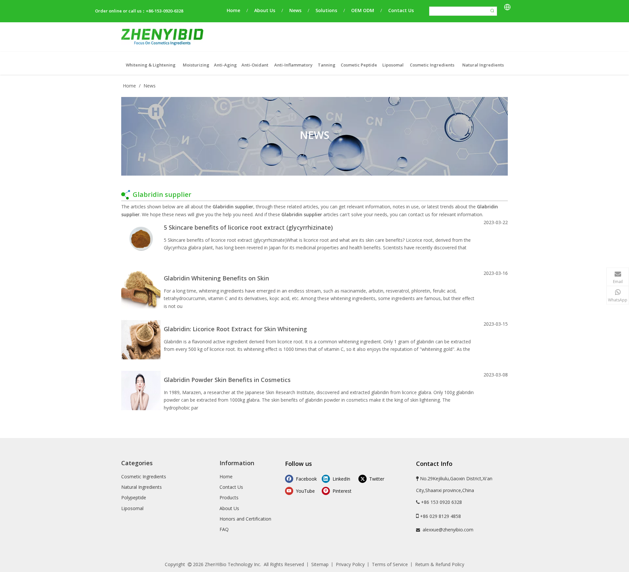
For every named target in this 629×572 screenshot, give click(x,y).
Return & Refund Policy (439, 564)
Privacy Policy (350, 564)
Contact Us (401, 10)
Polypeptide (133, 497)
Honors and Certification (245, 519)
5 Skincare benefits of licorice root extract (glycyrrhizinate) (248, 227)
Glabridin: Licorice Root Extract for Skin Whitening (235, 329)
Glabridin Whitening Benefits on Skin (216, 278)
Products (228, 497)
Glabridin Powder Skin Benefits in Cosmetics (227, 380)
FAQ (224, 529)
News (295, 10)
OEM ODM (362, 10)
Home (233, 10)
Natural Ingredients (141, 487)
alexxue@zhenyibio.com (448, 529)
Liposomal (132, 508)
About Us (264, 10)
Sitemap (320, 564)
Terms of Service (390, 564)
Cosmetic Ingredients (143, 476)
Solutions (326, 10)
